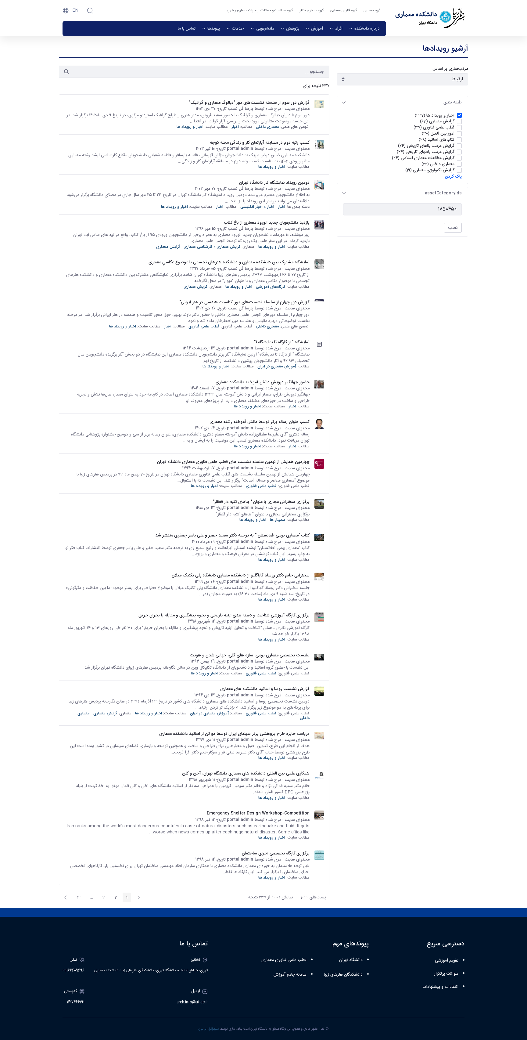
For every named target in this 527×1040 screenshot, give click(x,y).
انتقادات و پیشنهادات (440, 987)
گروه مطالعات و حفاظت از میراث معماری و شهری (259, 10)
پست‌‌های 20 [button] (311, 898)
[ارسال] (66, 72)
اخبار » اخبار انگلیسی (257, 207)
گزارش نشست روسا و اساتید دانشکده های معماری (265, 689)
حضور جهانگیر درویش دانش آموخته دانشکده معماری (263, 382)
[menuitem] (364, 28)
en (75, 10)
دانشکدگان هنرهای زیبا (343, 974)
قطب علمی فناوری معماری (284, 960)
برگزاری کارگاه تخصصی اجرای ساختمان (276, 853)
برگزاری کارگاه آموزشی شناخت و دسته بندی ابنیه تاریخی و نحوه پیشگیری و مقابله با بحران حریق (224, 615)
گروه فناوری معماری (343, 10)
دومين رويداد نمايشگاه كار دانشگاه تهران (274, 182)
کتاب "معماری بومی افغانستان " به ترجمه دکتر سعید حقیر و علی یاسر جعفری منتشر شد (232, 535)
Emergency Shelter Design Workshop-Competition (258, 813)
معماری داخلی (267, 127)
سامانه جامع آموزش (290, 974)
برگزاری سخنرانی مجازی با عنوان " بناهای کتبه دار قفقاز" (261, 502)
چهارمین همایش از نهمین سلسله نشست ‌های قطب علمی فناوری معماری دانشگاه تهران (233, 462)
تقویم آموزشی (446, 960)
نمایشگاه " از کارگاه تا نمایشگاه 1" (282, 342)
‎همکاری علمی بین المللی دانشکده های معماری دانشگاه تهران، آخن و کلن (246, 773)
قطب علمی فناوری (203, 326)
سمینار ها (277, 520)
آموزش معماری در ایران (276, 366)
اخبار (235, 127)
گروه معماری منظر (311, 10)
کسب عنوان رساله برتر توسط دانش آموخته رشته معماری (260, 422)
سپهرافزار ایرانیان (208, 1028)
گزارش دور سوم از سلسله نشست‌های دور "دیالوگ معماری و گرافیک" (249, 102)
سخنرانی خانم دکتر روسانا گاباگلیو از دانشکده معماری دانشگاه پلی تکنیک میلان (241, 575)
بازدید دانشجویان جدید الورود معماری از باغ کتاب (267, 222)
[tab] (402, 102)
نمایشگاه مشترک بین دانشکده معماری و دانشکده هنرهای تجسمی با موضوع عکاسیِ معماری (229, 262)
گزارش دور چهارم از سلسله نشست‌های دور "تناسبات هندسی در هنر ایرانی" (244, 302)
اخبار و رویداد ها (190, 127)
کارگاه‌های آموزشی (270, 286)
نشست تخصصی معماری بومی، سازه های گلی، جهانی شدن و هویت (250, 655)
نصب (453, 227)
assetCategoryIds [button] (443, 193)
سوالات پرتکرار (446, 973)
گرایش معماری (168, 247)
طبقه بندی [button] (452, 102)
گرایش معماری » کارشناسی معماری (212, 247)
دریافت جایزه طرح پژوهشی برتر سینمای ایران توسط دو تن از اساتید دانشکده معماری (234, 734)
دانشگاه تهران (351, 960)
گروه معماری (372, 10)
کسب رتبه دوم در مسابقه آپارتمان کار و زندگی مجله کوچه (260, 142)
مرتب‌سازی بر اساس (450, 69)
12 (77, 898)
